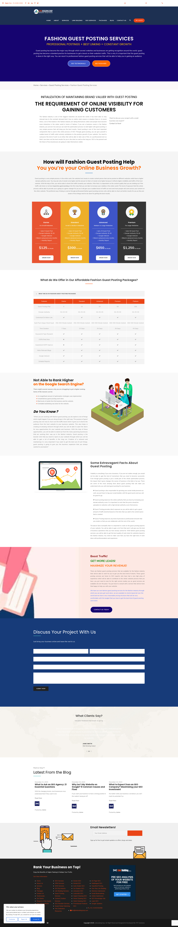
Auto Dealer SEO (79, 886)
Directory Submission (98, 891)
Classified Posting (97, 886)
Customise (12, 919)
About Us (40, 883)
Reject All (24, 919)
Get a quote (139, 20)
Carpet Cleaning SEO (80, 896)
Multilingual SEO (97, 883)
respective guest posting (61, 186)
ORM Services (59, 883)
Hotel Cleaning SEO (79, 901)
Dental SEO (77, 883)
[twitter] (37, 3)
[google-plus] (29, 3)
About (56, 20)
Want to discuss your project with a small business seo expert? (123, 121)
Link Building (77, 20)
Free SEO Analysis (43, 904)
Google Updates (97, 904)
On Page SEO (96, 881)
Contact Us (121, 20)
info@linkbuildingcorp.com (135, 3)
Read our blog (38, 768)
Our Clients (40, 898)
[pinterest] (34, 3)
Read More (38, 798)
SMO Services (59, 886)
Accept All (36, 919)
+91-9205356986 (154, 3)
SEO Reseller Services (62, 904)
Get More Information (40, 876)
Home (48, 20)
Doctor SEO (77, 881)
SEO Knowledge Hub (98, 898)
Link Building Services (62, 891)
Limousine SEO (78, 891)
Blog (112, 20)
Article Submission (97, 896)
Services (65, 20)
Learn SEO (95, 901)
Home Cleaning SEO (79, 898)
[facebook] (25, 3)
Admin (44, 810)
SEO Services (90, 20)
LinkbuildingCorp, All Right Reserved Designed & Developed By (115, 923)
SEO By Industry (60, 888)
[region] (24, 913)
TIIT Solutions (140, 923)
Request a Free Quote (44, 901)
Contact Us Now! (115, 123)
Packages (103, 20)
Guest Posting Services (59, 85)
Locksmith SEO (78, 893)
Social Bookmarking (98, 893)
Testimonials (41, 896)
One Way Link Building (99, 888)
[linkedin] (32, 3)
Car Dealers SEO (78, 888)
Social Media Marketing (62, 906)
